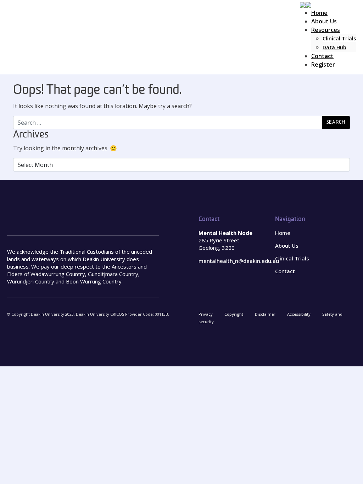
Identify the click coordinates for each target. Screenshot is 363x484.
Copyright (233, 314)
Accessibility (299, 314)
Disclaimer (265, 314)
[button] (305, 4)
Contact (322, 56)
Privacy (206, 314)
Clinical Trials (339, 38)
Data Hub (334, 47)
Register (323, 64)
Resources (325, 30)
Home (319, 13)
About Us (324, 21)
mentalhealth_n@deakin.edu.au (239, 260)
